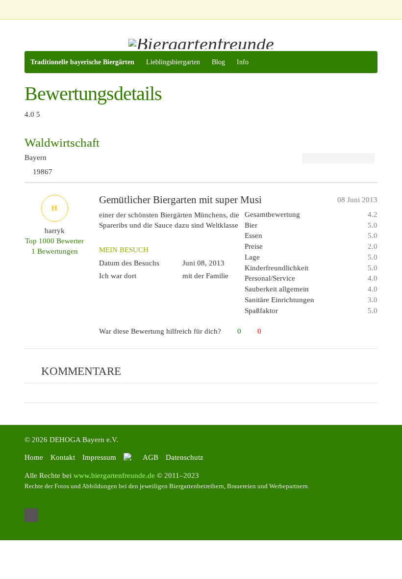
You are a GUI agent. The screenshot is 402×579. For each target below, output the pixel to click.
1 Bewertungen (54, 251)
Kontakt (62, 457)
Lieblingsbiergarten (173, 62)
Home (34, 457)
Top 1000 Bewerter (54, 241)
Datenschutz (184, 457)
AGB (150, 457)
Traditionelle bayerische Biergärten (82, 62)
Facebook (31, 515)
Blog (218, 62)
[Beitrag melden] (373, 331)
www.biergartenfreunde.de (114, 475)
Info (243, 62)
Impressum (99, 457)
